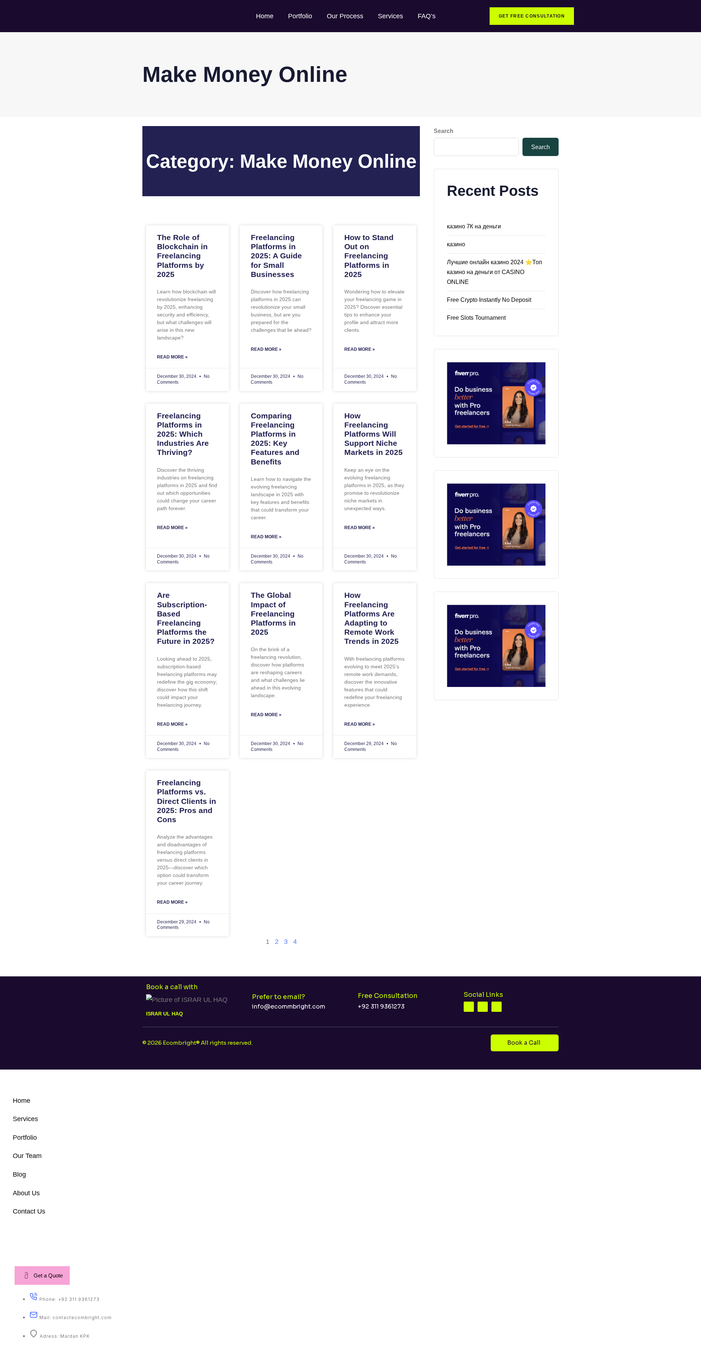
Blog (19, 1174)
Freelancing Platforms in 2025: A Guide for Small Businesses (276, 255)
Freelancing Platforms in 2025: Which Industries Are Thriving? (183, 434)
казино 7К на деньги (474, 226)
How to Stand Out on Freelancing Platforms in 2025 (369, 255)
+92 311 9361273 (381, 1006)
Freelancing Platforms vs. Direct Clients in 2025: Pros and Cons (186, 801)
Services (390, 16)
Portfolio (300, 16)
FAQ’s (427, 16)
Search (443, 131)
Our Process (345, 16)
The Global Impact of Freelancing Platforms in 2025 (273, 613)
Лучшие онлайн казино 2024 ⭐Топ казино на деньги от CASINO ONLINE (494, 272)
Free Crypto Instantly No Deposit (489, 300)
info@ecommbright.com (288, 1006)
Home (264, 16)
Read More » (172, 357)
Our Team (27, 1155)
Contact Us (29, 1211)
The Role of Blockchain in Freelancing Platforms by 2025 (182, 255)
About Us (26, 1193)
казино (456, 244)
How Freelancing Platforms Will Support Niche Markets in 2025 (373, 434)
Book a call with (172, 987)
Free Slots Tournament (476, 318)
